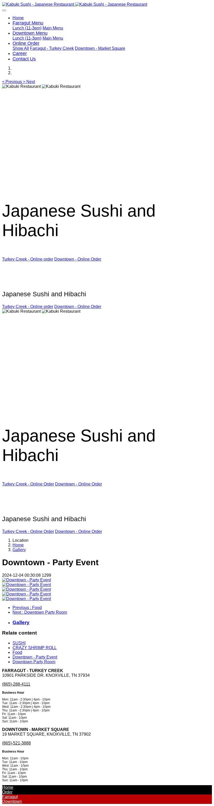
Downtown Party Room (34, 662)
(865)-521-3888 (16, 743)
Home (18, 18)
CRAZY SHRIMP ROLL (35, 647)
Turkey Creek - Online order (27, 259)
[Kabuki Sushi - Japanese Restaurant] (107, 4)
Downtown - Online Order (77, 259)
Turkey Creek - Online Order (28, 484)
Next (40, 612)
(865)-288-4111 (16, 684)
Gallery (19, 549)
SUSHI (19, 643)
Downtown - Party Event (35, 657)
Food (17, 652)
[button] (12, 81)
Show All (21, 48)
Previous (27, 607)
